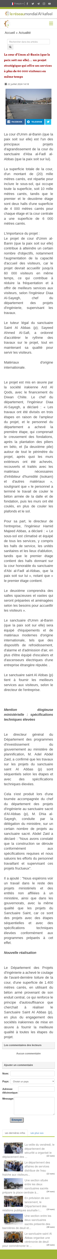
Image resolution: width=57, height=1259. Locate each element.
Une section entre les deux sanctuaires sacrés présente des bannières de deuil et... (26, 1222)
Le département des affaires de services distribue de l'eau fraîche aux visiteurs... (26, 1168)
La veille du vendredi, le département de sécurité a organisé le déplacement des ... (28, 1150)
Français (18, 3)
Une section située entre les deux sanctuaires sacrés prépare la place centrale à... (25, 1186)
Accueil (10, 33)
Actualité (25, 33)
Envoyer (17, 1119)
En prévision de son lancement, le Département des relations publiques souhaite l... (26, 1204)
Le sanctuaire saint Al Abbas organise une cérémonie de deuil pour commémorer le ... (27, 1239)
